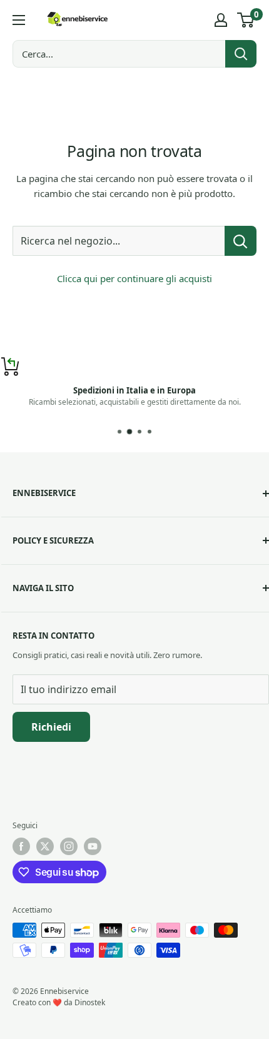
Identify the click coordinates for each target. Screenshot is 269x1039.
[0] (246, 20)
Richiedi (51, 727)
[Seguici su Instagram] (69, 846)
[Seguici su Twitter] (45, 846)
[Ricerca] (240, 54)
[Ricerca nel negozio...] (240, 241)
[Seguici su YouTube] (92, 846)
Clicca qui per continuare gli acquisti (134, 278)
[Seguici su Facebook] (21, 846)
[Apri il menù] (19, 20)
